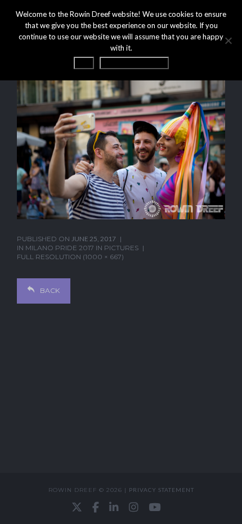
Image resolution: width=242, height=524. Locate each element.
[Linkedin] (114, 507)
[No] (228, 40)
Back (50, 290)
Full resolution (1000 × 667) (70, 256)
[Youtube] (154, 507)
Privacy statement (161, 489)
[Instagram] (133, 507)
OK (83, 62)
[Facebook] (95, 507)
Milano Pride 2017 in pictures (81, 247)
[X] (76, 507)
